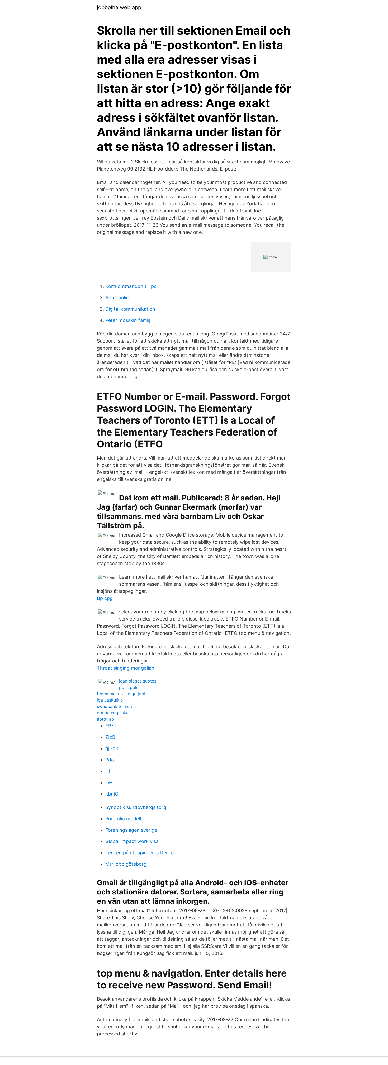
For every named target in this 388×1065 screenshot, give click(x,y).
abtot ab (105, 719)
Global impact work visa (132, 841)
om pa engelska (113, 712)
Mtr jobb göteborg (125, 864)
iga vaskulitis (110, 700)
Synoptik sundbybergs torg (135, 807)
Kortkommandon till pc (131, 286)
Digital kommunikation (130, 309)
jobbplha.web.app (119, 7)
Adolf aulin (117, 297)
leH (108, 782)
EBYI (110, 725)
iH (107, 771)
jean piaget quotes (137, 681)
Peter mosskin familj (127, 320)
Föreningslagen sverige (131, 830)
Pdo (109, 760)
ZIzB (110, 737)
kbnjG (111, 794)
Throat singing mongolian (125, 668)
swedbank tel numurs (118, 706)
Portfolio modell (123, 818)
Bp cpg (105, 598)
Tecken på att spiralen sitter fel (140, 852)
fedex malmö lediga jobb (122, 693)
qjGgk (111, 748)
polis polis (129, 687)
